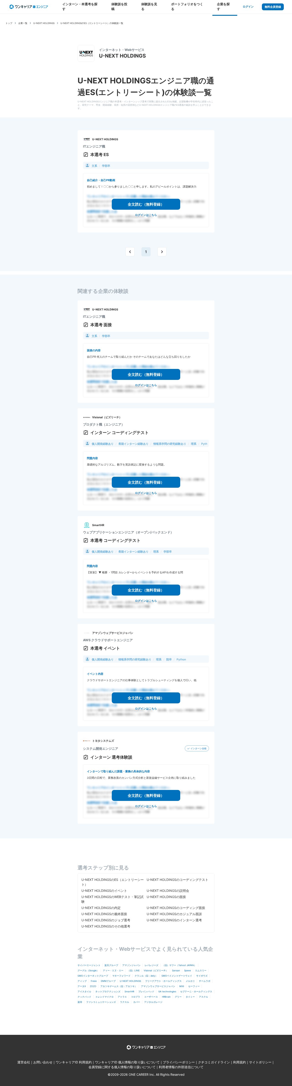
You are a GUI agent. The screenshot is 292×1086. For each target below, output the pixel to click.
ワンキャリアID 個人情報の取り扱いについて (127, 1062)
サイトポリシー (260, 1062)
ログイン (248, 6)
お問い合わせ (42, 1062)
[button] (130, 251)
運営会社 (23, 1062)
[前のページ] (130, 251)
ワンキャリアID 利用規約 (74, 1062)
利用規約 (239, 1062)
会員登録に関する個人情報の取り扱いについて (122, 1067)
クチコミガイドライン (214, 1062)
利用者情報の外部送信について (181, 1067)
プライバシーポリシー (179, 1062)
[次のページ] (162, 251)
